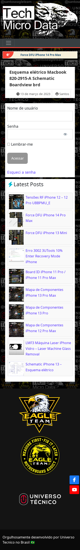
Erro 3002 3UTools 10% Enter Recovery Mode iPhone (44, 256)
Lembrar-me (21, 144)
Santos (64, 94)
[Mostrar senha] (65, 134)
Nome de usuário (22, 108)
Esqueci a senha (21, 172)
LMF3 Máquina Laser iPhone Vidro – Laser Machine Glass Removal (48, 348)
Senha (12, 126)
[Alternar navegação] (9, 43)
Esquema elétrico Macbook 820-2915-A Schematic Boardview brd (37, 78)
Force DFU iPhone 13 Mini (46, 232)
